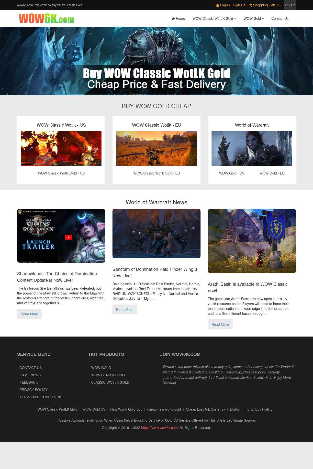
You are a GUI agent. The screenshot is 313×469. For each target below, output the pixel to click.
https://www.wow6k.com (159, 427)
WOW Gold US (93, 409)
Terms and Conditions (41, 396)
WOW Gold (101, 367)
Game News (30, 374)
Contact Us (280, 18)
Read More (29, 313)
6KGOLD (216, 372)
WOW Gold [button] (253, 18)
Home (180, 18)
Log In (224, 4)
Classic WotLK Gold (110, 382)
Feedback (29, 382)
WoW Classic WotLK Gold (58, 409)
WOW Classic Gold (108, 374)
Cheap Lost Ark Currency (205, 409)
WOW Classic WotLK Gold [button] (213, 18)
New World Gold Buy (126, 409)
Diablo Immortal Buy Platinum (253, 409)
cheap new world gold (164, 409)
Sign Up (239, 4)
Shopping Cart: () (267, 4)
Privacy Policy (33, 389)
